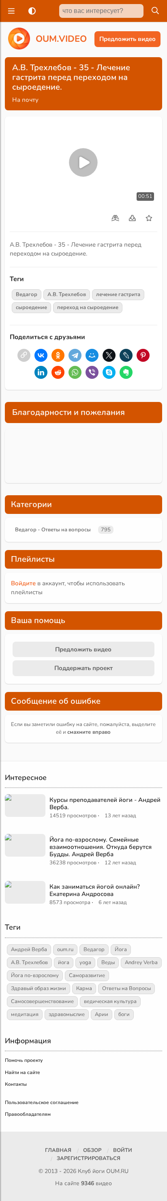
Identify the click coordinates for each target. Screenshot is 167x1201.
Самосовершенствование (42, 1001)
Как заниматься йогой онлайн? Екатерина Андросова (94, 890)
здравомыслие (67, 1014)
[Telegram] (75, 355)
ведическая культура (110, 1001)
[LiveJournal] (126, 355)
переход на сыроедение (87, 307)
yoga (85, 962)
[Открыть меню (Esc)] (10, 11)
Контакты (16, 1084)
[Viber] (92, 372)
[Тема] (30, 11)
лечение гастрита (118, 294)
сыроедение (31, 307)
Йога (121, 949)
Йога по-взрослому (35, 975)
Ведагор (26, 294)
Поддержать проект (83, 668)
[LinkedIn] (40, 372)
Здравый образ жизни (38, 988)
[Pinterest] (143, 355)
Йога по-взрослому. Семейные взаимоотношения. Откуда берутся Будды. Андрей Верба (100, 847)
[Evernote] (126, 372)
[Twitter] (109, 355)
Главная (58, 1150)
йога (63, 962)
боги (124, 1014)
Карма (84, 988)
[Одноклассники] (57, 355)
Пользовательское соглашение (42, 1102)
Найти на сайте (22, 1072)
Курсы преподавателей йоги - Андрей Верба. (105, 803)
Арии (101, 1014)
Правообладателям (28, 1114)
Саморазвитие (87, 975)
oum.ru (65, 949)
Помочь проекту (24, 1060)
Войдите (23, 583)
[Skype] (109, 372)
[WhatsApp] (75, 372)
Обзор (92, 1150)
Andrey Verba (141, 962)
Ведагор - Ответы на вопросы (53, 529)
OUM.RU (117, 1171)
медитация (25, 1014)
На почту (25, 100)
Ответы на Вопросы (126, 988)
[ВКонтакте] (40, 355)
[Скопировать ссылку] (23, 355)
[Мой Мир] (92, 355)
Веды (108, 962)
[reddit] (57, 372)
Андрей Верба (29, 949)
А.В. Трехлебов (66, 294)
